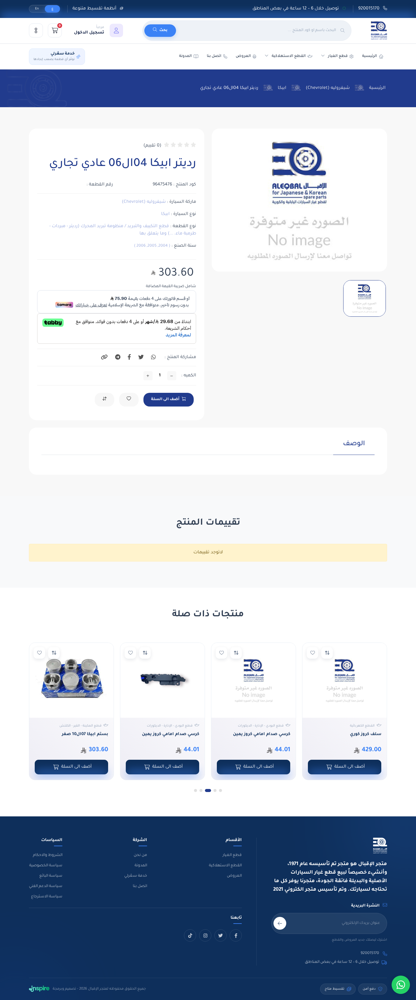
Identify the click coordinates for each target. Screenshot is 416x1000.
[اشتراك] (279, 923)
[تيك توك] (190, 935)
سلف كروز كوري (365, 734)
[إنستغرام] (205, 935)
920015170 (369, 8)
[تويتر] (220, 935)
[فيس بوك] (236, 935)
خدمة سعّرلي (135, 876)
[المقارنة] (36, 30)
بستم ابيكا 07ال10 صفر (85, 734)
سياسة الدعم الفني (45, 886)
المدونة (141, 866)
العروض (243, 56)
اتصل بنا (214, 56)
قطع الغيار (232, 855)
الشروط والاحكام (47, 855)
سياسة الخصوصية (45, 866)
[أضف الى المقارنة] (327, 653)
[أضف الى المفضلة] (312, 653)
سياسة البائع (50, 876)
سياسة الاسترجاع (46, 897)
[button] (98, 30)
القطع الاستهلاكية (289, 56)
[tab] (354, 447)
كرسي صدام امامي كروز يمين (261, 734)
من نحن (140, 855)
